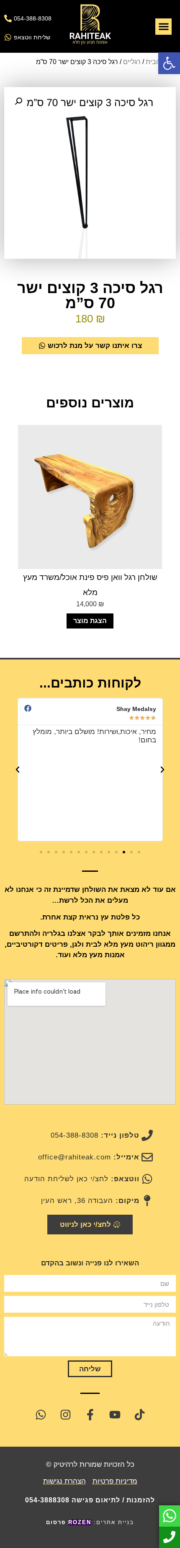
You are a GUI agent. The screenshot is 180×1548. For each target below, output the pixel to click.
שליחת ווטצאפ (32, 37)
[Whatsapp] (40, 1414)
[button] (169, 63)
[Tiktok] (139, 1414)
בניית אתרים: (90, 1522)
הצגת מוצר (90, 620)
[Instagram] (65, 1414)
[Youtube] (114, 1414)
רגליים (132, 61)
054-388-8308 (32, 18)
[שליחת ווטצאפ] (8, 37)
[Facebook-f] (90, 1414)
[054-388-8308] (8, 18)
